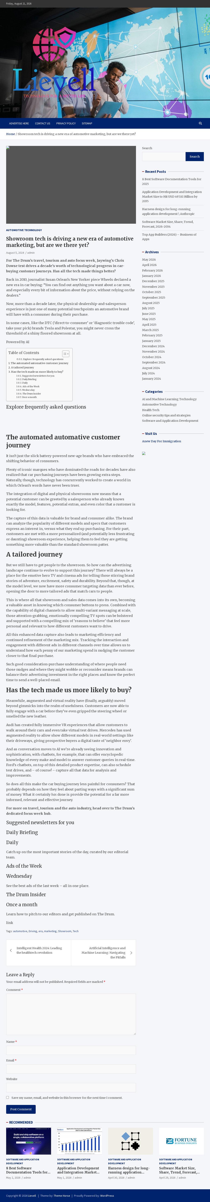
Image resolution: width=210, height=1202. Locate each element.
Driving (33, 931)
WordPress (107, 1195)
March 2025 (150, 330)
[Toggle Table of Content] (63, 353)
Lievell (32, 1195)
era (41, 931)
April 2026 (149, 265)
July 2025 (148, 308)
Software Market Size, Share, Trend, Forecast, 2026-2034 (178, 1172)
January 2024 (151, 378)
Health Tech (150, 410)
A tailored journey (22, 367)
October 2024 (151, 357)
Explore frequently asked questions (43, 359)
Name (11, 1042)
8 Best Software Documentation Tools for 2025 (27, 1172)
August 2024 (151, 368)
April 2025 (149, 325)
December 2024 (153, 346)
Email (11, 1060)
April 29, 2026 (167, 1177)
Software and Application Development (170, 421)
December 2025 (153, 281)
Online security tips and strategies (166, 415)
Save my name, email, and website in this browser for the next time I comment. (66, 1098)
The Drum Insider (32, 393)
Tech (76, 931)
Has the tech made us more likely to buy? (37, 371)
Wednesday (28, 390)
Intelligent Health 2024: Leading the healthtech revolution (39, 950)
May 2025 (149, 319)
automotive (20, 931)
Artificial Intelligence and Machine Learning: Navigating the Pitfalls (104, 952)
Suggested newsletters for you (38, 376)
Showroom (64, 931)
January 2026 (151, 276)
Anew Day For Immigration (161, 441)
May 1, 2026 (64, 1177)
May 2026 (149, 259)
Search (147, 148)
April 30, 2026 (116, 1177)
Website (11, 1079)
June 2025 (149, 314)
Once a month (29, 397)
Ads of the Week (31, 386)
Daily (25, 383)
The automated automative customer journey (39, 363)
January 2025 (151, 341)
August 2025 (151, 303)
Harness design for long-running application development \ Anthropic (129, 1172)
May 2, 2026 (13, 1177)
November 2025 (153, 287)
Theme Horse (62, 1195)
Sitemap (87, 123)
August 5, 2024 (15, 252)
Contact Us (42, 123)
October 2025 (151, 292)
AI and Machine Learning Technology (169, 399)
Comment (14, 990)
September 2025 (153, 297)
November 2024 (153, 351)
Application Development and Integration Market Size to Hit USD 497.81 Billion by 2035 (172, 196)
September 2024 (153, 362)
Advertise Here (19, 123)
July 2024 (148, 373)
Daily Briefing (29, 379)
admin (31, 252)
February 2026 (152, 270)
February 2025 (152, 335)
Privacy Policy (66, 123)
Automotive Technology (24, 230)
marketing (50, 931)
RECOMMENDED (21, 1122)
